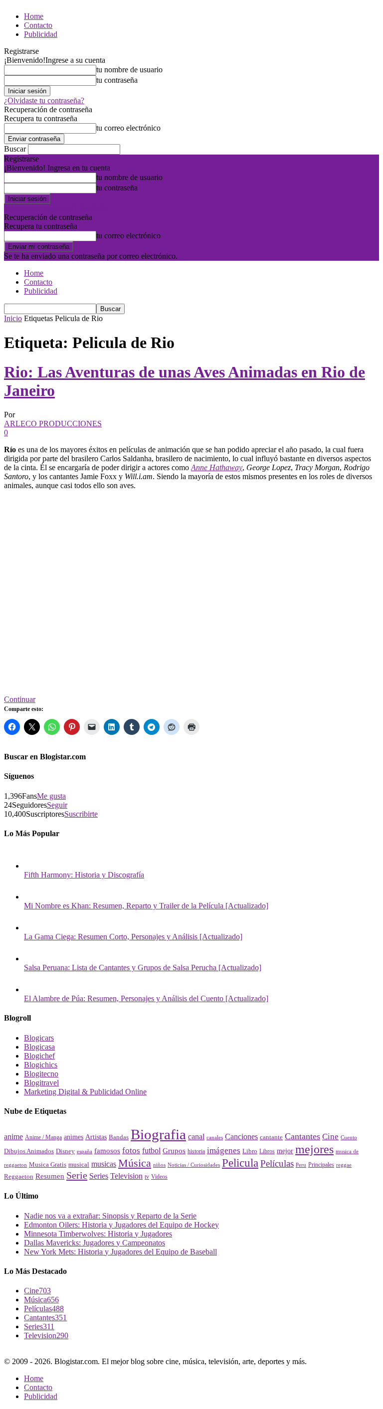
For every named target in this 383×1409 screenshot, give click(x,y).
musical (78, 1164)
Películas (277, 1163)
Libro (249, 1151)
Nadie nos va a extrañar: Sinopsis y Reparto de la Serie (110, 1216)
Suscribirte (81, 814)
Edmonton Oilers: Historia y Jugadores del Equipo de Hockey (121, 1225)
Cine (330, 1136)
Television (126, 1176)
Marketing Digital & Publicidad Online (85, 1091)
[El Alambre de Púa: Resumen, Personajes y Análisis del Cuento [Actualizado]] (34, 989)
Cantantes (302, 1136)
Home (33, 16)
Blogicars (39, 1038)
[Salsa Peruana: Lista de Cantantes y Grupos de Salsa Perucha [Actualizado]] (34, 958)
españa (84, 1151)
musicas (103, 1164)
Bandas (119, 1137)
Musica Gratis (47, 1164)
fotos (131, 1150)
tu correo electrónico (128, 128)
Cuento (349, 1137)
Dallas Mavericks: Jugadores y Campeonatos (94, 1242)
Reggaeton (18, 1176)
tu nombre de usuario (129, 69)
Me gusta (51, 796)
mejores (314, 1149)
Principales (321, 1164)
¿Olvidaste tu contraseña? (44, 100)
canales (214, 1137)
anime (13, 1136)
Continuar (19, 699)
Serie (76, 1175)
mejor (285, 1151)
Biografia (158, 1134)
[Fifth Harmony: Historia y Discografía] (34, 866)
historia (196, 1151)
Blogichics (40, 1064)
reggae (344, 1165)
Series (98, 1176)
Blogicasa (39, 1047)
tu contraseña (117, 80)
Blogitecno (41, 1073)
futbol (151, 1150)
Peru (301, 1165)
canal (196, 1136)
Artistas (96, 1137)
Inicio (13, 318)
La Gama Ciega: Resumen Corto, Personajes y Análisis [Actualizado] (133, 936)
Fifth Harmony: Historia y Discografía (84, 875)
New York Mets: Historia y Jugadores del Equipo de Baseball (120, 1251)
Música (134, 1163)
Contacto (38, 25)
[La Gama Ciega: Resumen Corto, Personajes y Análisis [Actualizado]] (34, 927)
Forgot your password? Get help (55, 208)
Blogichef (39, 1056)
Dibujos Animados (29, 1151)
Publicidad (40, 34)
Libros (267, 1151)
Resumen (49, 1176)
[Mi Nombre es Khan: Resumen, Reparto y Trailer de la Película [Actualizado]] (34, 896)
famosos (107, 1151)
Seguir (57, 805)
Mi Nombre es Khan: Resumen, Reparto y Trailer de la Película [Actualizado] (146, 905)
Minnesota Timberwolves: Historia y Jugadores (98, 1234)
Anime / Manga (43, 1137)
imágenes (223, 1150)
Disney (65, 1151)
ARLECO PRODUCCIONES (53, 423)
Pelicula (240, 1162)
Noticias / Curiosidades (194, 1165)
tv (147, 1177)
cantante (271, 1137)
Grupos (174, 1150)
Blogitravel (41, 1082)
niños (159, 1165)
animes (73, 1137)
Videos (159, 1176)
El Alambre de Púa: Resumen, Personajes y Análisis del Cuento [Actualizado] (146, 998)
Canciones (241, 1136)
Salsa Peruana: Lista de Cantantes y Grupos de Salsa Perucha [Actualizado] (142, 967)
